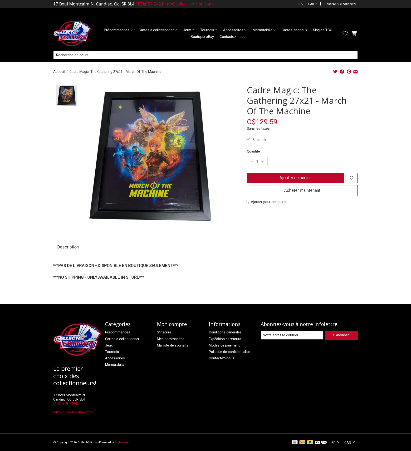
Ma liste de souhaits (172, 345)
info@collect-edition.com (188, 4)
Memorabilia (114, 364)
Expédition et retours (225, 339)
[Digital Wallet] (321, 442)
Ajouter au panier (295, 177)
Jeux (109, 345)
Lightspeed (122, 442)
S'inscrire (164, 332)
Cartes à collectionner (122, 339)
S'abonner (341, 335)
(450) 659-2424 (65, 403)
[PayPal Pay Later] (310, 442)
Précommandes (117, 332)
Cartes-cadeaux (294, 30)
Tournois (112, 352)
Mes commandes (170, 339)
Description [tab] (68, 247)
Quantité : (254, 151)
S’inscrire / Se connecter (340, 4)
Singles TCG (322, 30)
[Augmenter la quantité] (262, 161)
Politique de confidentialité (229, 352)
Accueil (59, 71)
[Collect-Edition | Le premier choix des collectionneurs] (76, 33)
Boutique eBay (202, 37)
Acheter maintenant (302, 190)
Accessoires (115, 358)
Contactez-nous (232, 37)
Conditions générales (225, 332)
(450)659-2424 (149, 4)
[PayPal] (302, 442)
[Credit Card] (295, 442)
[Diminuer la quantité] (252, 161)
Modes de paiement (224, 345)
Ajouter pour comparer (269, 202)
